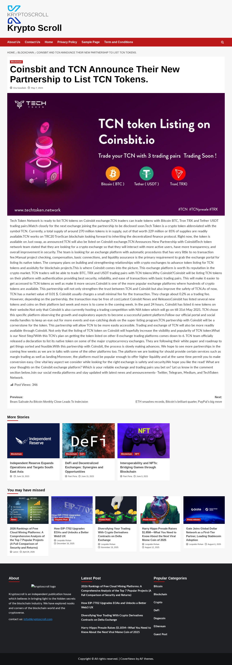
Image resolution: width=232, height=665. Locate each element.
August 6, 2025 (214, 544)
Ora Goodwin (19, 88)
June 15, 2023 (87, 476)
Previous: (49, 399)
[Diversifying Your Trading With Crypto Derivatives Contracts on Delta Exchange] (116, 510)
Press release (149, 519)
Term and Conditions (118, 42)
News (13, 519)
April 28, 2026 (29, 552)
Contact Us (32, 42)
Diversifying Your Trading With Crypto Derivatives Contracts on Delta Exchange (112, 617)
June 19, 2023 (23, 476)
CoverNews (127, 658)
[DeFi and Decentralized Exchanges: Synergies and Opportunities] (88, 440)
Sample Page (91, 42)
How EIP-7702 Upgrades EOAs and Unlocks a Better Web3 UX (71, 532)
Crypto (158, 602)
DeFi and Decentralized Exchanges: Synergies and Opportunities (84, 467)
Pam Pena (72, 476)
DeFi (82, 454)
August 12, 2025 (152, 547)
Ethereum (160, 626)
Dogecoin (159, 618)
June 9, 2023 (142, 476)
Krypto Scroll (34, 28)
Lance (15, 552)
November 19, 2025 (109, 547)
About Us (13, 42)
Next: (179, 399)
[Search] (222, 42)
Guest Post (104, 519)
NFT (137, 454)
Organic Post (61, 519)
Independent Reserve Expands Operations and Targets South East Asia (31, 467)
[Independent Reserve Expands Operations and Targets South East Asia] (33, 440)
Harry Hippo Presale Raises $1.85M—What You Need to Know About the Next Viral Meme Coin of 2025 (116, 630)
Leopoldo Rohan (64, 540)
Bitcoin (158, 586)
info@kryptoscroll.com (38, 619)
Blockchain (16, 62)
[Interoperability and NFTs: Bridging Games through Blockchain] (143, 440)
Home (49, 42)
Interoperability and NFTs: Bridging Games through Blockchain (139, 467)
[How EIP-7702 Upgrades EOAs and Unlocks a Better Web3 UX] (72, 510)
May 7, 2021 (37, 88)
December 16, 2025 (65, 543)
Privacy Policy (67, 42)
